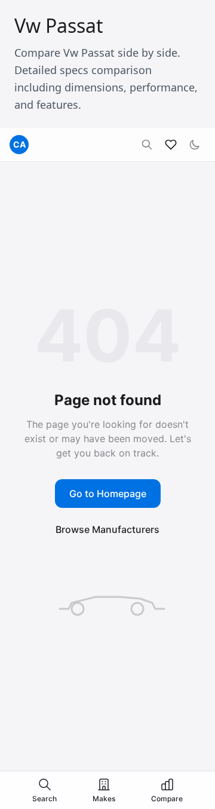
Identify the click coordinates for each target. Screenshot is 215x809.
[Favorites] (171, 144)
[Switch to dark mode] (194, 144)
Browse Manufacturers (107, 529)
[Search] (147, 144)
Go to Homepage (107, 494)
